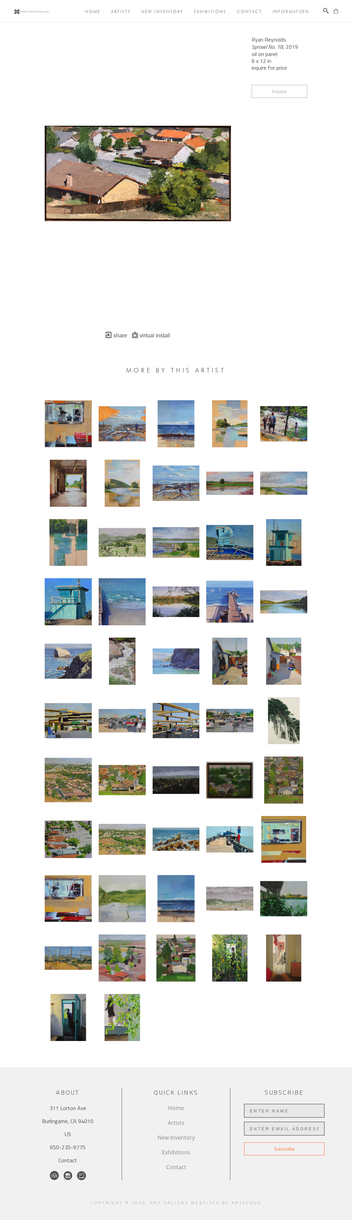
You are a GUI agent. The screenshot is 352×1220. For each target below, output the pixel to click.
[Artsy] (81, 1175)
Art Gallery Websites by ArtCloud (206, 1202)
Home (176, 1108)
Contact (67, 1160)
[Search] (326, 10)
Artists (176, 1123)
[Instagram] (68, 1175)
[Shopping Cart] (335, 11)
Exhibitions (176, 1152)
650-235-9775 (68, 1147)
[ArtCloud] (54, 1175)
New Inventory (176, 1137)
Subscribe (284, 1148)
